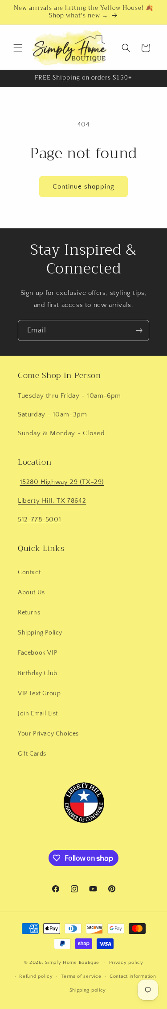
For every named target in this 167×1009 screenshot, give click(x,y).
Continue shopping (83, 186)
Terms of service (81, 976)
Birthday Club (37, 673)
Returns (29, 612)
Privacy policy (126, 962)
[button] (18, 48)
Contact (29, 572)
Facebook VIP (37, 652)
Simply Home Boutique (72, 962)
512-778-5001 (39, 519)
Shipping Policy (40, 632)
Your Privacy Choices (48, 733)
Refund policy (36, 976)
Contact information (133, 976)
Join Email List (38, 713)
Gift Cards (32, 753)
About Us (31, 592)
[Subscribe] (139, 330)
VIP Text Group (39, 693)
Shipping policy (87, 990)
